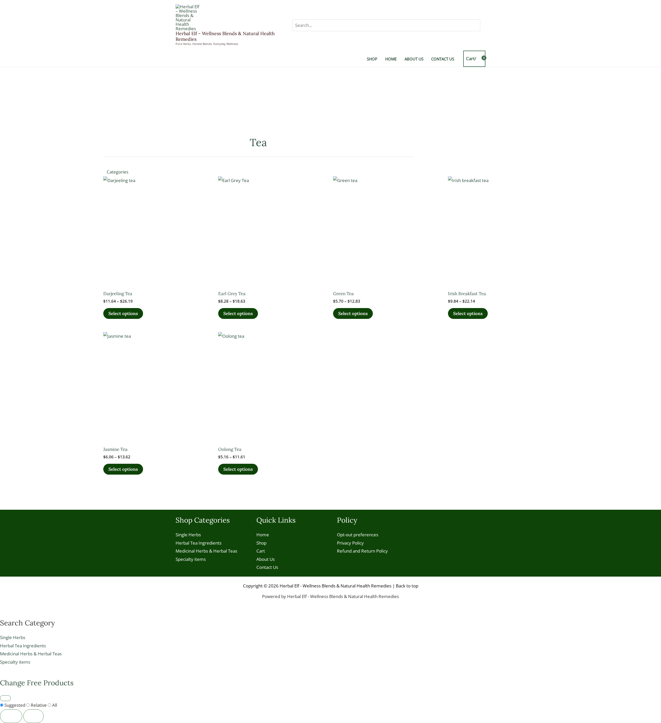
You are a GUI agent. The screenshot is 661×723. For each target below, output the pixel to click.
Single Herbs (188, 535)
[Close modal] (5, 698)
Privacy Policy (350, 543)
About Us (265, 559)
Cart (260, 551)
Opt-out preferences (357, 535)
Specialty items (191, 559)
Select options (123, 313)
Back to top (407, 586)
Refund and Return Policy (362, 551)
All (54, 705)
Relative (39, 705)
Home (262, 535)
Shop (261, 543)
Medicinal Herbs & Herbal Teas (206, 551)
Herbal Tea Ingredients (199, 543)
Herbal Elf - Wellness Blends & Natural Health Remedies (225, 36)
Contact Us (267, 567)
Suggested (14, 705)
